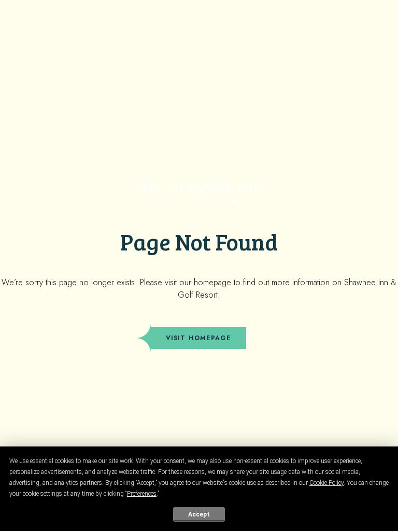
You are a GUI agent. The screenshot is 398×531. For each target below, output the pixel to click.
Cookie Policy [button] (326, 482)
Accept (199, 514)
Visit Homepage (198, 338)
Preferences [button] (142, 493)
